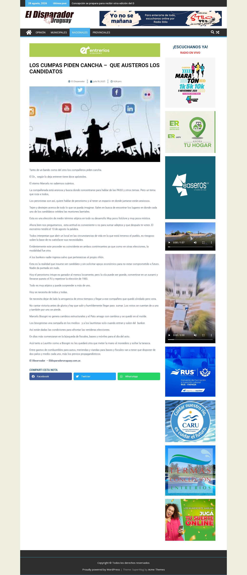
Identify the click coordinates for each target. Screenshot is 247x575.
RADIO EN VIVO (190, 52)
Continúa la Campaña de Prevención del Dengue (100, 3)
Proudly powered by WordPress (101, 569)
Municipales (59, 32)
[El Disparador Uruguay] (28, 32)
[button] (50, 376)
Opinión (41, 32)
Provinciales (101, 32)
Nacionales (80, 32)
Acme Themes (156, 569)
